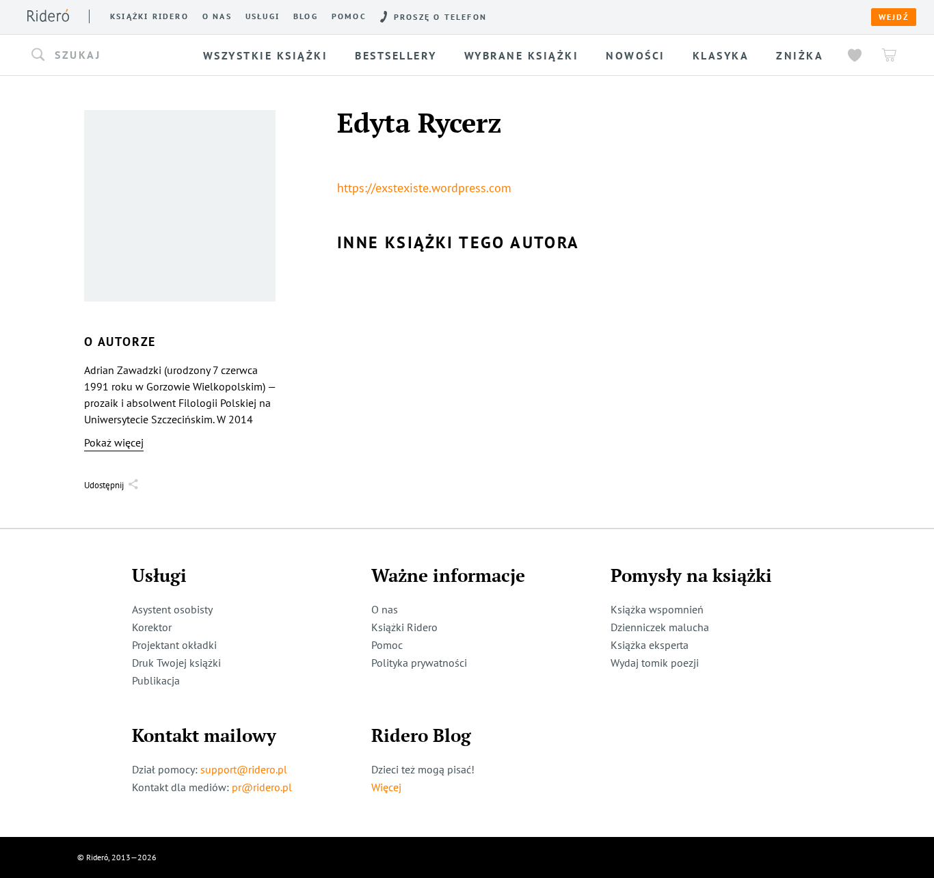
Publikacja (156, 680)
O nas (217, 16)
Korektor (152, 627)
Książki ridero (149, 16)
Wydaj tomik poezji (655, 662)
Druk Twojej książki (176, 662)
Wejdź (894, 17)
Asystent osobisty (172, 609)
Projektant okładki (174, 645)
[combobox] (110, 55)
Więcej (386, 787)
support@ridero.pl (243, 769)
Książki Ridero (404, 627)
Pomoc (349, 16)
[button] (110, 55)
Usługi (262, 16)
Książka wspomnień (657, 609)
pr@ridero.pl (262, 787)
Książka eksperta (650, 645)
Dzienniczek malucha (660, 627)
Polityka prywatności (419, 662)
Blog (305, 16)
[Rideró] (48, 15)
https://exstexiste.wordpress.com (424, 188)
